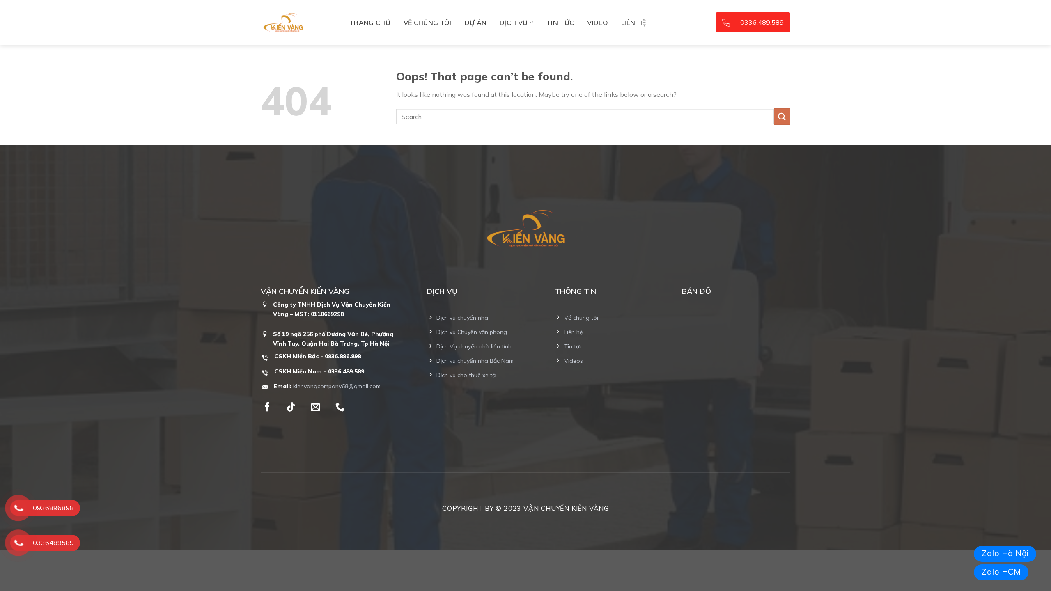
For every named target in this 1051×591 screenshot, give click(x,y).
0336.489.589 (762, 22)
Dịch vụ (514, 22)
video (597, 22)
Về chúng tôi (428, 22)
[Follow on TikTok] (291, 407)
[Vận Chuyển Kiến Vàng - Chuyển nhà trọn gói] (302, 22)
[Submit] (782, 116)
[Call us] (339, 407)
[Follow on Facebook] (266, 407)
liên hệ (633, 22)
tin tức (560, 22)
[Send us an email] (315, 407)
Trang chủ (369, 22)
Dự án (476, 22)
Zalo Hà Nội (1005, 553)
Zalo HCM (1001, 571)
